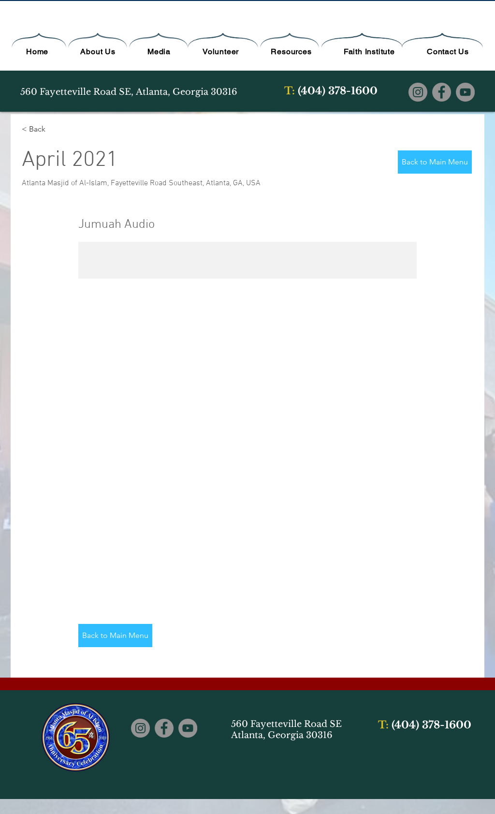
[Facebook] (441, 92)
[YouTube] (465, 92)
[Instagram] (417, 92)
